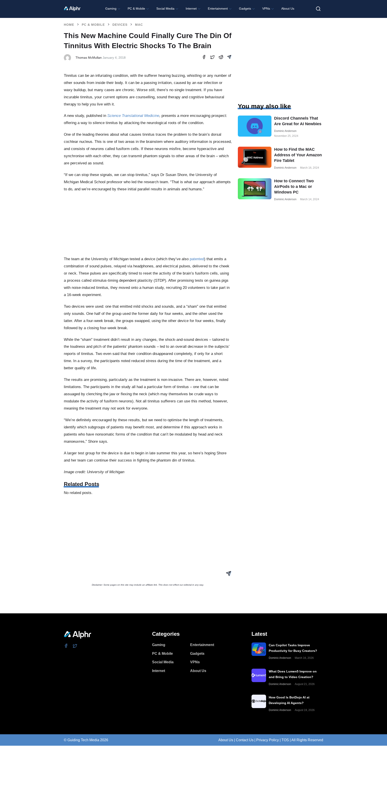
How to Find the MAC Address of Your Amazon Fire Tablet (298, 155)
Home (69, 24)
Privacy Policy (267, 740)
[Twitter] (75, 645)
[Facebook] (66, 645)
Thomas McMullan (88, 57)
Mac (139, 24)
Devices (119, 24)
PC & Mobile (93, 24)
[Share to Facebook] (204, 58)
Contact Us (245, 740)
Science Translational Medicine (133, 116)
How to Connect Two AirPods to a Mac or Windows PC (294, 186)
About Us (225, 740)
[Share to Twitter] (212, 58)
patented (197, 259)
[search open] (318, 9)
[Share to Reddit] (221, 58)
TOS (285, 740)
